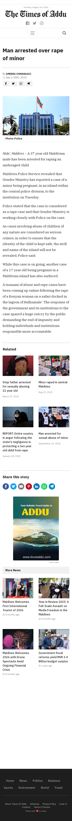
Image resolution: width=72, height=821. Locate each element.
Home (10, 780)
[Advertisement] (36, 724)
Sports (8, 787)
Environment (27, 787)
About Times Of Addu (16, 804)
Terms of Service (42, 807)
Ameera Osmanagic (18, 73)
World (45, 787)
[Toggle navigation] (32, 32)
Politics (38, 780)
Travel (58, 787)
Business (54, 780)
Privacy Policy (49, 804)
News (23, 780)
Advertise (34, 804)
